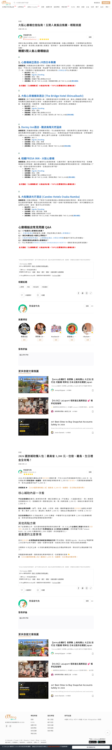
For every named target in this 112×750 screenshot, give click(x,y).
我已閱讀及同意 (91, 747)
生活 (101, 7)
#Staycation (92, 719)
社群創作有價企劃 (8, 7)
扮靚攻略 (53, 272)
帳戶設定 (50, 722)
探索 (42, 7)
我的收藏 (50, 725)
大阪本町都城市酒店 (30, 238)
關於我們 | (8, 742)
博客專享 (64, 7)
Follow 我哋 (56, 275)
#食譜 (80, 719)
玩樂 (92, 7)
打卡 (29, 272)
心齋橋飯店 (65, 233)
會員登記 (97, 3)
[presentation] (18, 329)
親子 (97, 7)
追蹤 (90, 37)
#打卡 (76, 719)
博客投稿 (34, 733)
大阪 (28, 287)
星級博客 (57, 7)
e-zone (43, 740)
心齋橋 (21, 287)
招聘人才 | (37, 742)
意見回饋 (34, 731)
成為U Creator (32, 7)
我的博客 (50, 731)
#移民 (99, 719)
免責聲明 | (16, 742)
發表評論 (24, 355)
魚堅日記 (24, 337)
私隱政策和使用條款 (54, 746)
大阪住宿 (36, 287)
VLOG (73, 7)
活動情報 (61, 272)
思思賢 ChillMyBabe (40, 337)
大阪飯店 (45, 287)
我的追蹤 (50, 728)
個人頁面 (50, 719)
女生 (87, 7)
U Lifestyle (9, 740)
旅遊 (82, 7)
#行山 (71, 719)
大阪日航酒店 (28, 233)
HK (22, 740)
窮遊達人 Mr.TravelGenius (72, 337)
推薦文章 (49, 7)
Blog (38, 740)
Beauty (27, 740)
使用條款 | (23, 742)
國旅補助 (45, 478)
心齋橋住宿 (61, 70)
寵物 (47, 272)
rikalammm (87, 337)
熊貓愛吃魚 (27, 35)
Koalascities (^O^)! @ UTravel (56, 337)
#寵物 (66, 719)
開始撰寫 (106, 3)
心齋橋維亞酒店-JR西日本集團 (52, 238)
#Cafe (85, 719)
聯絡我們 (44, 742)
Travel (17, 740)
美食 (78, 7)
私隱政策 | (30, 742)
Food (33, 740)
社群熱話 (21, 7)
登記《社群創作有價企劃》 (40, 266)
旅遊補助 (71, 480)
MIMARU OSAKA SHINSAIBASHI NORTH (49, 242)
